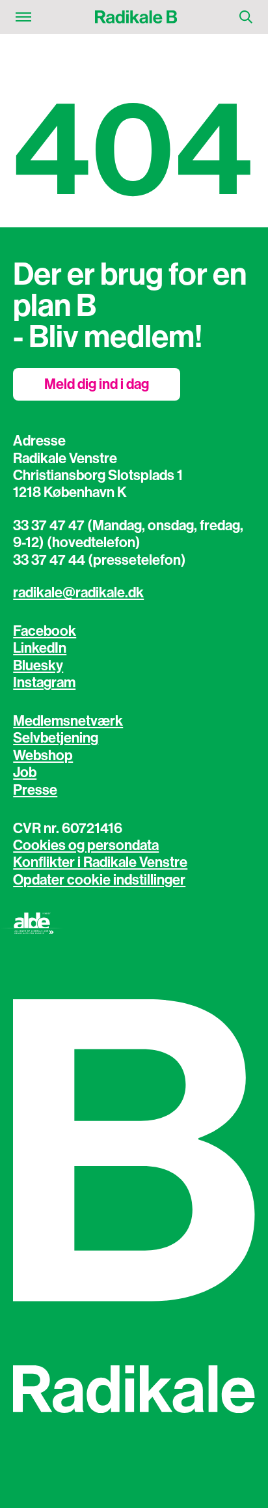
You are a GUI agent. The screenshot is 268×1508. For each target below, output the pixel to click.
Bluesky (38, 665)
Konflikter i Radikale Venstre (100, 862)
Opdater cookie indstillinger (99, 880)
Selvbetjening (55, 738)
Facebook (44, 631)
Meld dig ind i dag (96, 384)
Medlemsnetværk (68, 721)
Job (24, 772)
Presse (35, 790)
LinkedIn (39, 648)
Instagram (44, 682)
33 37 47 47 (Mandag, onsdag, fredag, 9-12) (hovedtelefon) (128, 534)
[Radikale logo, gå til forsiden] (135, 16)
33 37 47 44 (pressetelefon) (99, 560)
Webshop (43, 755)
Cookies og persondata (86, 845)
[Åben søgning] (245, 17)
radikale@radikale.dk (78, 592)
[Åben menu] (23, 17)
